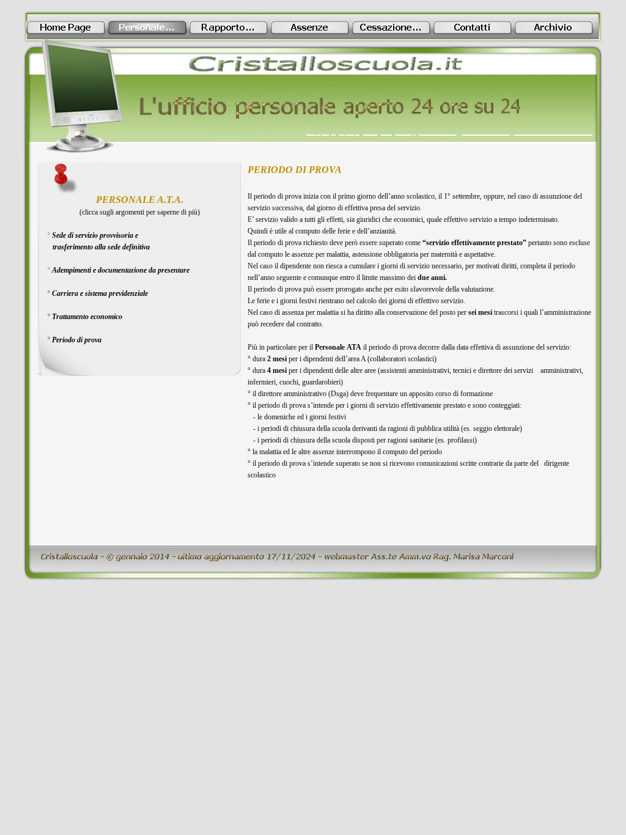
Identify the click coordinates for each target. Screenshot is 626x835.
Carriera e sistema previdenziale (100, 293)
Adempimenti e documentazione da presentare (121, 270)
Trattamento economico (87, 316)
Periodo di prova (76, 340)
